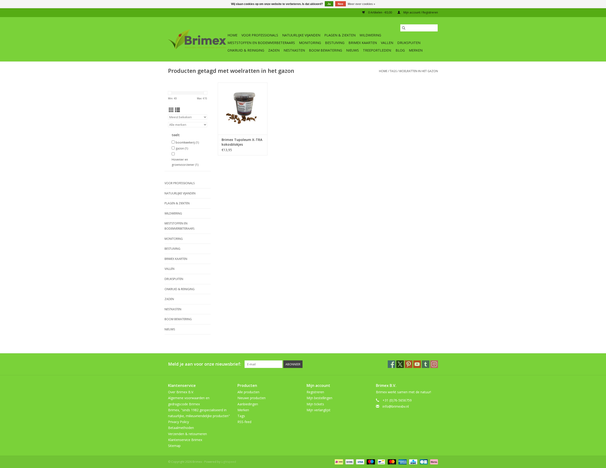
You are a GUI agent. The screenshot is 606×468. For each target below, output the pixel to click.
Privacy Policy (178, 422)
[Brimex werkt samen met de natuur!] (197, 39)
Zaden (274, 50)
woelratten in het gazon (418, 71)
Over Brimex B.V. (181, 392)
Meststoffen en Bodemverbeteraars (261, 42)
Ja (329, 4)
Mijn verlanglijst (318, 410)
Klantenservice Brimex (185, 439)
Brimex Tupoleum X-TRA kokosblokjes (242, 142)
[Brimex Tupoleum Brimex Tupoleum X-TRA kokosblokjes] (242, 109)
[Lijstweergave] (177, 110)
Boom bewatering (325, 50)
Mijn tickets (315, 404)
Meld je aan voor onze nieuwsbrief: (204, 364)
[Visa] (359, 461)
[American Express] (402, 461)
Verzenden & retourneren (187, 434)
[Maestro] (370, 461)
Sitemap (174, 445)
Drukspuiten (408, 42)
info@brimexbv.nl (396, 406)
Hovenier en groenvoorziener (185, 162)
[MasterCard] (391, 461)
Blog (400, 50)
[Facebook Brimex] (391, 364)
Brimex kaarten (362, 42)
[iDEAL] (338, 461)
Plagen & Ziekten (340, 35)
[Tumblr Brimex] (425, 364)
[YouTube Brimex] (417, 364)
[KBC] (412, 461)
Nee (340, 4)
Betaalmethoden (181, 427)
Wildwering (370, 35)
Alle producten (248, 392)
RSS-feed (244, 422)
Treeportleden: (377, 50)
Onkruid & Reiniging (245, 50)
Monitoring (310, 42)
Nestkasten (294, 50)
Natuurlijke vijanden (301, 35)
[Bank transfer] (349, 461)
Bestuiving (334, 42)
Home (232, 35)
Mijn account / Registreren (420, 12)
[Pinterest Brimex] (408, 364)
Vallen (387, 42)
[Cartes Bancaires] (423, 461)
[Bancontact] (381, 461)
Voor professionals (259, 35)
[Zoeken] (403, 28)
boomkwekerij (187, 142)
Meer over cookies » (361, 4)
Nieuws (352, 50)
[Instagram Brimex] (434, 364)
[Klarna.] (433, 461)
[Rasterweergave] (171, 110)
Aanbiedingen (247, 404)
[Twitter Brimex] (400, 364)
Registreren (315, 392)
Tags (393, 71)
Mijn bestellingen (319, 398)
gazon (182, 148)
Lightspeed (228, 462)
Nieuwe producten (251, 398)
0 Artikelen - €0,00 (380, 12)
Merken (416, 50)
